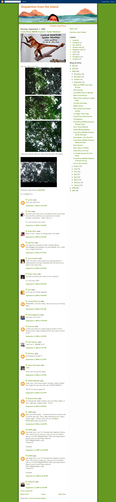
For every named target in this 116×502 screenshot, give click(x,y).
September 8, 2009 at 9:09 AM (36, 295)
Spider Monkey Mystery (81, 129)
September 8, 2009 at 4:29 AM (36, 225)
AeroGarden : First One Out (83, 137)
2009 (74, 71)
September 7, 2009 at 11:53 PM (36, 206)
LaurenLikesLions (34, 301)
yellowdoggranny (34, 315)
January (77, 185)
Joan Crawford (33, 258)
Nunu (74, 54)
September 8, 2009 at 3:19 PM (36, 375)
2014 (74, 66)
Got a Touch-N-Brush (80, 127)
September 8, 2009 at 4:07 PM (36, 393)
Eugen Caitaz (32, 274)
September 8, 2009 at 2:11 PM (36, 359)
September (78, 82)
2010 (74, 68)
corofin (30, 200)
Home (43, 494)
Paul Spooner (32, 342)
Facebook (76, 42)
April (76, 177)
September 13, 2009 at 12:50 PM (37, 476)
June (76, 172)
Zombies (76, 59)
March (76, 180)
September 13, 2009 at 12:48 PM (37, 450)
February (77, 182)
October (77, 79)
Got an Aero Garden (80, 163)
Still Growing (78, 90)
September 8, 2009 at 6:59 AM (36, 268)
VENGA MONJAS (34, 381)
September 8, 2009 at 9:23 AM (36, 309)
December (77, 74)
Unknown (31, 243)
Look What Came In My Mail (83, 93)
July (75, 169)
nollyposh (31, 482)
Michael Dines (33, 398)
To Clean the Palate (80, 103)
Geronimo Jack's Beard (78, 32)
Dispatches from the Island (39, 6)
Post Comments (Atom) (38, 498)
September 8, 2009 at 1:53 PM (36, 348)
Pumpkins (76, 57)
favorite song (77, 47)
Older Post (62, 494)
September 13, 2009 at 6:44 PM (36, 487)
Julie (29, 211)
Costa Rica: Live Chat (80, 151)
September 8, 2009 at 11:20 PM (36, 424)
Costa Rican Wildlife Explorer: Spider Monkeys (41, 32)
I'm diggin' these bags (81, 114)
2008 (74, 188)
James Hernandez (34, 365)
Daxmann (31, 326)
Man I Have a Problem (81, 148)
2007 (74, 191)
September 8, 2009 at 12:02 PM (36, 321)
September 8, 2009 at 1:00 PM (36, 336)
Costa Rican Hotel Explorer (82, 116)
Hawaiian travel (78, 50)
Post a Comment (26, 491)
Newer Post (25, 494)
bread (75, 40)
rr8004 (30, 412)
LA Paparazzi (78, 119)
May (75, 174)
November (78, 77)
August (76, 166)
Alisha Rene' (32, 231)
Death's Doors (78, 106)
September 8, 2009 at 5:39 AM (36, 253)
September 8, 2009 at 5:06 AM (36, 237)
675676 (30, 430)
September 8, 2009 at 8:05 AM (36, 284)
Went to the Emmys (80, 95)
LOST (75, 52)
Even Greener (78, 145)
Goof (29, 290)
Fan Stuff (76, 45)
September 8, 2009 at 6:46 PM (36, 406)
